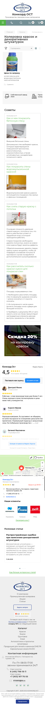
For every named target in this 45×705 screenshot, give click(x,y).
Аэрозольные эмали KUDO (22, 649)
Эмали (22, 634)
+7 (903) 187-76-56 (19, 676)
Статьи (22, 601)
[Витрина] (36, 48)
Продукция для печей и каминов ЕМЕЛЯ (22, 646)
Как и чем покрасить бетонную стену (18, 119)
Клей (22, 639)
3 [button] (22, 568)
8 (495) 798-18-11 (18, 671)
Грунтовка (22, 637)
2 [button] (21, 568)
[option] (22, 547)
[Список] (40, 48)
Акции (22, 599)
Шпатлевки (22, 644)
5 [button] (25, 568)
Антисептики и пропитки (22, 641)
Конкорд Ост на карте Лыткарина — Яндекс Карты (22, 448)
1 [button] (19, 568)
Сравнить (10, 84)
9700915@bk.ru (19, 681)
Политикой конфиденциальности (28, 697)
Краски (22, 632)
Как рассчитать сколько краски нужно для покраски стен (20, 269)
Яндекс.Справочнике (18, 622)
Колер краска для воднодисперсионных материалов (12, 78)
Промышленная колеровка (22, 596)
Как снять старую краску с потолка (21, 207)
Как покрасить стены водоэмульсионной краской (18, 169)
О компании (22, 594)
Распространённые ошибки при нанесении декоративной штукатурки (22, 537)
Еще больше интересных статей (22, 572)
